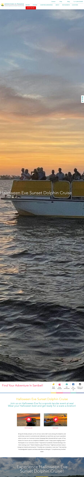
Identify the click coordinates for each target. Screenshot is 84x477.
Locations (75, 5)
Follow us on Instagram (80, 387)
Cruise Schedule (59, 388)
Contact (53, 1)
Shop (61, 1)
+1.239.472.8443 (79, 1)
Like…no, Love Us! (73, 388)
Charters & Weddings (46, 5)
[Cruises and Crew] (82, 97)
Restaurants (66, 5)
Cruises (27, 5)
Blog (68, 1)
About (57, 5)
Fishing (35, 5)
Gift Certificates (67, 387)
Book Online (30, 8)
